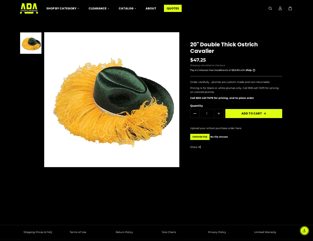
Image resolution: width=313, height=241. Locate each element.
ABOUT (151, 8)
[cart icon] (290, 8)
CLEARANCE (98, 8)
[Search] (270, 8)
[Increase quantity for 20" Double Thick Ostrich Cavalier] (219, 113)
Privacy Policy (217, 232)
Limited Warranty (265, 232)
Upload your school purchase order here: (216, 128)
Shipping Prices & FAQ (38, 232)
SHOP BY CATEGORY (61, 8)
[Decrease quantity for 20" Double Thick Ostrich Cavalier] (195, 113)
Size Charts (169, 232)
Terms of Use (78, 232)
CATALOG (126, 8)
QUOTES (173, 8)
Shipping (195, 65)
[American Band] (29, 8)
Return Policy (124, 232)
